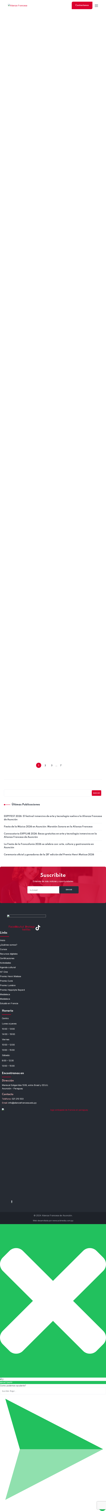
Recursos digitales (9, 954)
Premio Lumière (8, 985)
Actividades (5, 963)
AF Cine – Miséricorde (65, 487)
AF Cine (4, 972)
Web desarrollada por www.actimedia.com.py (53, 1220)
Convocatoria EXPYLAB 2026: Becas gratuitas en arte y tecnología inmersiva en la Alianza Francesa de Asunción (50, 835)
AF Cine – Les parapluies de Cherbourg (69, 631)
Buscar (96, 793)
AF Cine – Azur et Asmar (67, 275)
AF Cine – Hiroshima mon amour (67, 560)
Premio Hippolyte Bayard (12, 990)
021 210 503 (18, 1099)
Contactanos (82, 5)
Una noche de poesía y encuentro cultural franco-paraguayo (68, 705)
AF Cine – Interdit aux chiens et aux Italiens (72, 344)
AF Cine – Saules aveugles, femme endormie (69, 202)
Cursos (3, 949)
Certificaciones (7, 958)
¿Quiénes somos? (8, 945)
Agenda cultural (8, 967)
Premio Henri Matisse (10, 976)
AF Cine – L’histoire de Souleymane (65, 415)
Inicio (2, 940)
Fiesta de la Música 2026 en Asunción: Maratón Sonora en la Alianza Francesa (48, 827)
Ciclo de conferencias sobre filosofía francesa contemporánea (69, 52)
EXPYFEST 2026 (60, 126)
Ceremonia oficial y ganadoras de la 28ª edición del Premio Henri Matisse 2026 (49, 854)
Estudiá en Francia (9, 1003)
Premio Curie (6, 981)
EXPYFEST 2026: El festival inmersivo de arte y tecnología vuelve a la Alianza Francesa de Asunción (53, 818)
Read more (53, 91)
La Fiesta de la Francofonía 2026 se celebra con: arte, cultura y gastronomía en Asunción (49, 846)
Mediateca (5, 994)
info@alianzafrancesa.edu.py (22, 1103)
